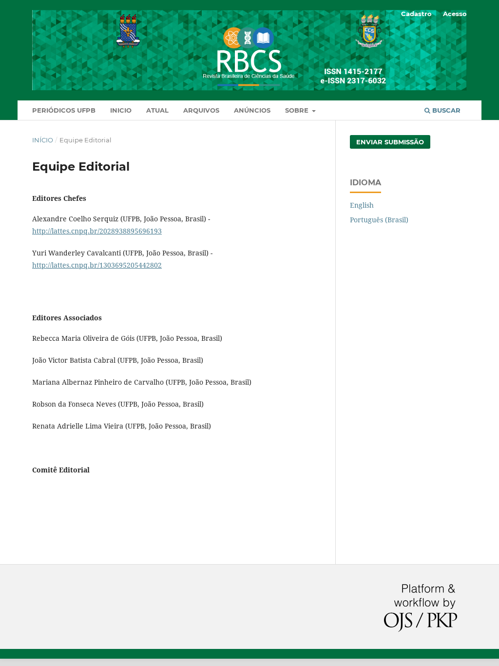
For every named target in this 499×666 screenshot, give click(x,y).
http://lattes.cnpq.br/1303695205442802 (97, 265)
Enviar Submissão (390, 142)
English (362, 205)
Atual (157, 110)
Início (42, 140)
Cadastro (416, 14)
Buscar (445, 110)
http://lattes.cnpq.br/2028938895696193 (97, 230)
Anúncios (252, 110)
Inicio (121, 110)
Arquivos (201, 110)
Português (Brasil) (379, 219)
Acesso (455, 14)
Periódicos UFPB (64, 110)
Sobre (297, 110)
